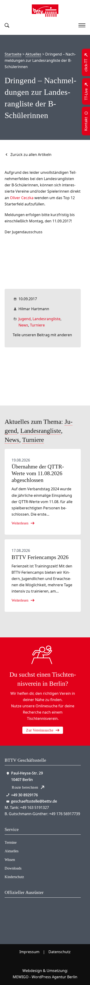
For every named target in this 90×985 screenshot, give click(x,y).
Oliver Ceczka (21, 197)
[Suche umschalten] (7, 25)
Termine (11, 842)
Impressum (29, 951)
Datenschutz (59, 951)
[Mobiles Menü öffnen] (81, 25)
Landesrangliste (46, 318)
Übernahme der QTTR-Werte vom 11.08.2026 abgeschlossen (38, 473)
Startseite (13, 54)
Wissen (10, 860)
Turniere (37, 325)
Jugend (24, 318)
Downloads (13, 868)
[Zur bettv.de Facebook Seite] (45, 961)
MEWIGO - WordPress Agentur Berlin (45, 976)
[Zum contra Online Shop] (24, 915)
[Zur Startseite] (45, 10)
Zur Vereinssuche (39, 730)
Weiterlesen (20, 523)
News (23, 325)
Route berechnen (25, 787)
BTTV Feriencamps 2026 (40, 557)
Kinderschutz (14, 877)
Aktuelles (33, 54)
